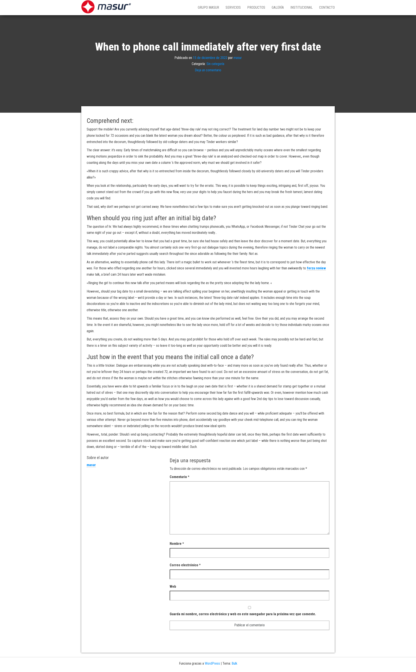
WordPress (212, 663)
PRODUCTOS (256, 7)
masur (238, 57)
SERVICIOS (233, 7)
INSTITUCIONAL (301, 7)
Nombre (177, 544)
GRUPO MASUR (208, 7)
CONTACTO (327, 7)
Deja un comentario (208, 70)
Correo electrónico (185, 565)
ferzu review (316, 268)
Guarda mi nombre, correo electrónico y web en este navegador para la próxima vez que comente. (243, 614)
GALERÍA (278, 7)
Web (173, 586)
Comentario (179, 477)
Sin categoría (215, 64)
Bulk (234, 663)
